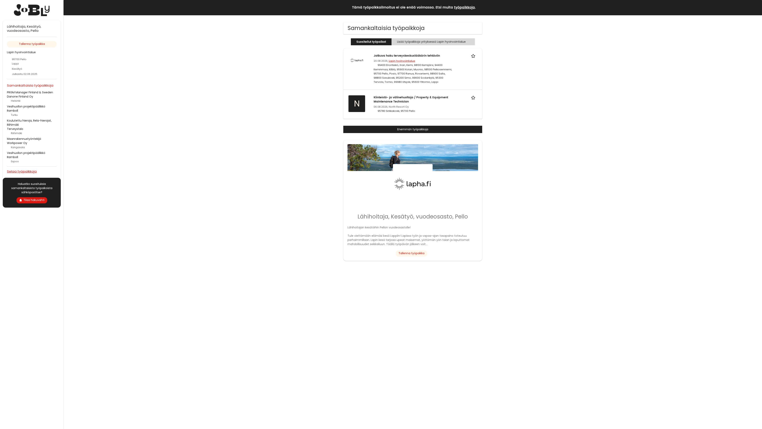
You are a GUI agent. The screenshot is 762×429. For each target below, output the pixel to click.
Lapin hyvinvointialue (402, 61)
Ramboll (12, 111)
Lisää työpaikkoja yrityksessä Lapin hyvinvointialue (431, 42)
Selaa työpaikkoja (22, 171)
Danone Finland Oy (20, 97)
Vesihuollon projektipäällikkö (26, 106)
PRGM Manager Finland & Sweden (30, 92)
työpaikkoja (464, 7)
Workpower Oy (17, 143)
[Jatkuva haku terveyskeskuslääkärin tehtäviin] (357, 60)
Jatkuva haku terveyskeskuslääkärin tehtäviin (407, 55)
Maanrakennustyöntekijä (24, 139)
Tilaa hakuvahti (33, 200)
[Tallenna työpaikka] (474, 56)
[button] (756, 7)
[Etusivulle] (32, 10)
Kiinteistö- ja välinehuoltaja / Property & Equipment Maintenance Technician (411, 99)
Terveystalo (15, 129)
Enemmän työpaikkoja (412, 129)
